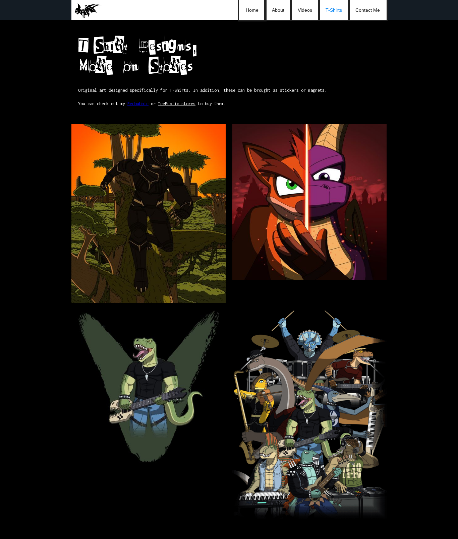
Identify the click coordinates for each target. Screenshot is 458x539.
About (278, 10)
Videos (305, 10)
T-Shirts (334, 10)
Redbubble (138, 103)
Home (252, 10)
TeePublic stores (176, 103)
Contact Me (367, 10)
